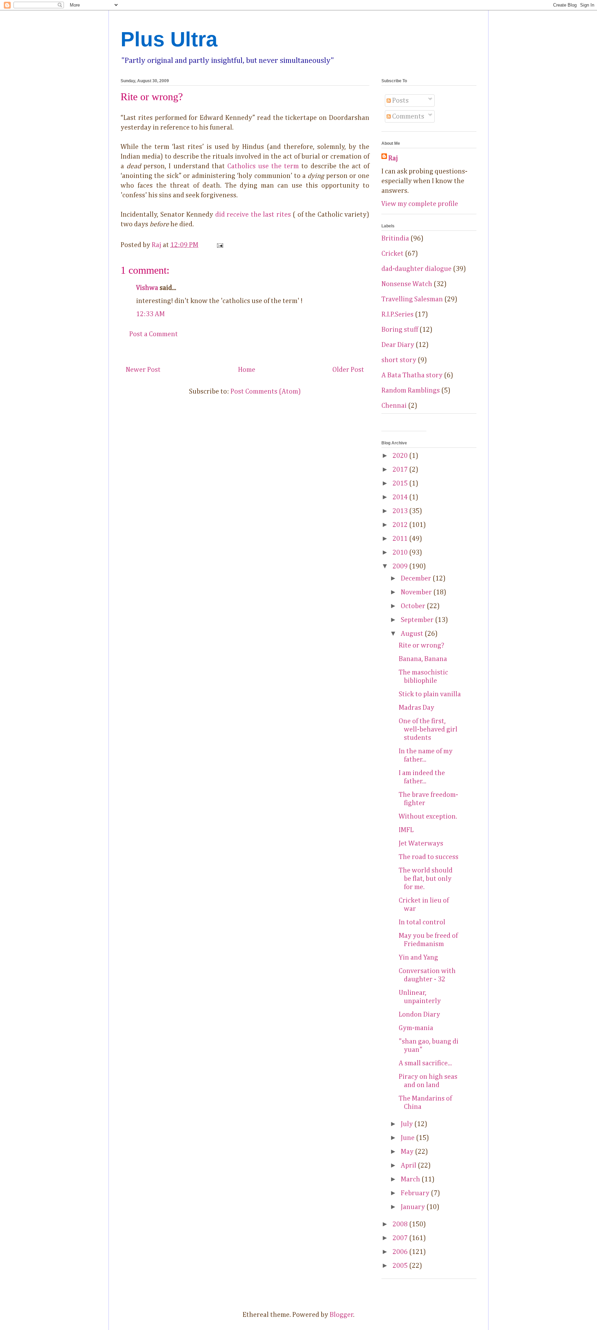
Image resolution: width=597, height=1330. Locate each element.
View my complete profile (419, 203)
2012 (400, 524)
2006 (400, 1251)
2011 (400, 538)
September (418, 619)
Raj (393, 158)
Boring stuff (399, 329)
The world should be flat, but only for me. (426, 878)
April (409, 1165)
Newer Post (143, 369)
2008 (400, 1224)
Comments (407, 116)
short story (398, 360)
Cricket (392, 253)
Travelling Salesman (412, 299)
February (416, 1193)
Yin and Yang (418, 957)
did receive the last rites (253, 214)
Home (246, 369)
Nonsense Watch (406, 284)
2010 (400, 552)
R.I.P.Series (397, 314)
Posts (400, 100)
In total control (422, 922)
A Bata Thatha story (412, 375)
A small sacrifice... (425, 1063)
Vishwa (147, 287)
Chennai (394, 405)
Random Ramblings (410, 390)
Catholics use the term (263, 166)
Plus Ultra (169, 39)
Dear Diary (397, 344)
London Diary (419, 1014)
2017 (400, 469)
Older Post (348, 369)
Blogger (341, 1314)
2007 (400, 1238)
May (408, 1151)
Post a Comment (153, 334)
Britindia (395, 238)
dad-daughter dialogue (416, 268)
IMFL (406, 830)
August (413, 633)
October (414, 606)
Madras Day (416, 707)
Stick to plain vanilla (430, 694)
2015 (400, 483)
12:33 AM (150, 314)
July (407, 1124)
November (417, 592)
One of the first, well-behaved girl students (428, 729)
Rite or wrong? (421, 645)
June (408, 1137)
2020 (400, 455)
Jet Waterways (421, 843)
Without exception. (428, 816)
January (413, 1207)
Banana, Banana (423, 658)
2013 (400, 511)
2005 (400, 1265)
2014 (400, 497)
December (417, 578)
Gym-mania (416, 1028)
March (411, 1179)
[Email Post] (219, 245)
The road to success (428, 856)
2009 (400, 566)
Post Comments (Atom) (265, 391)
